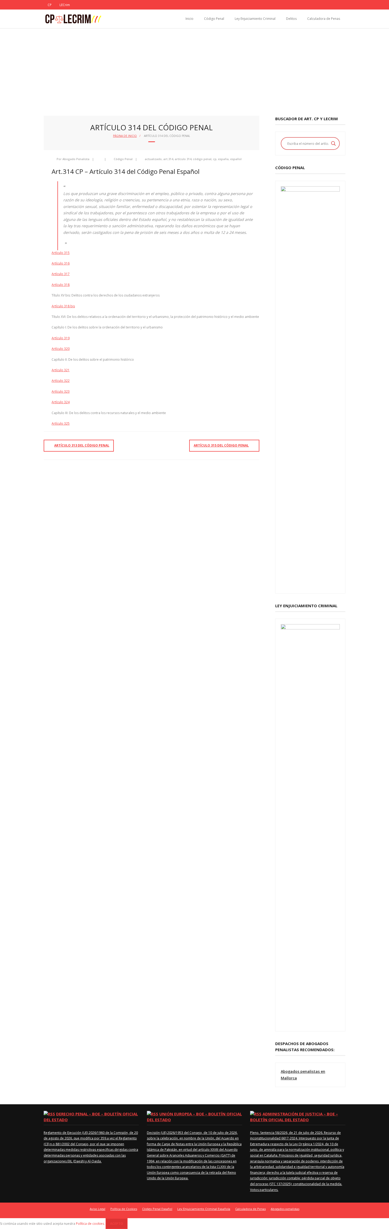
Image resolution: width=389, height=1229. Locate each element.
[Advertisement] (194, 68)
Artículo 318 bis (63, 306)
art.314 (168, 159)
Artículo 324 (61, 402)
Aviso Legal (97, 1209)
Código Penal (214, 18)
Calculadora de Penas (323, 18)
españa (223, 159)
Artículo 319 (61, 338)
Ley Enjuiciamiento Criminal (255, 18)
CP (50, 5)
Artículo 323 (61, 391)
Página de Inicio (125, 136)
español (236, 159)
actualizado (153, 159)
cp (214, 159)
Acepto (116, 1223)
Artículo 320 (61, 348)
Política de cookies (90, 1223)
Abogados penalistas (285, 1209)
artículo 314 (183, 159)
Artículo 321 (61, 370)
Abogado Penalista (75, 159)
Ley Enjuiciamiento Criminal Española (203, 1209)
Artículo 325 (61, 423)
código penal (202, 159)
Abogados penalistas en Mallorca (303, 1074)
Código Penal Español (157, 1209)
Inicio (189, 18)
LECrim (65, 5)
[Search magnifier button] (333, 143)
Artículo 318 (61, 284)
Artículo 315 (61, 253)
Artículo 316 (61, 263)
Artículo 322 (61, 380)
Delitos (291, 18)
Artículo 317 (61, 274)
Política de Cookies (123, 1209)
